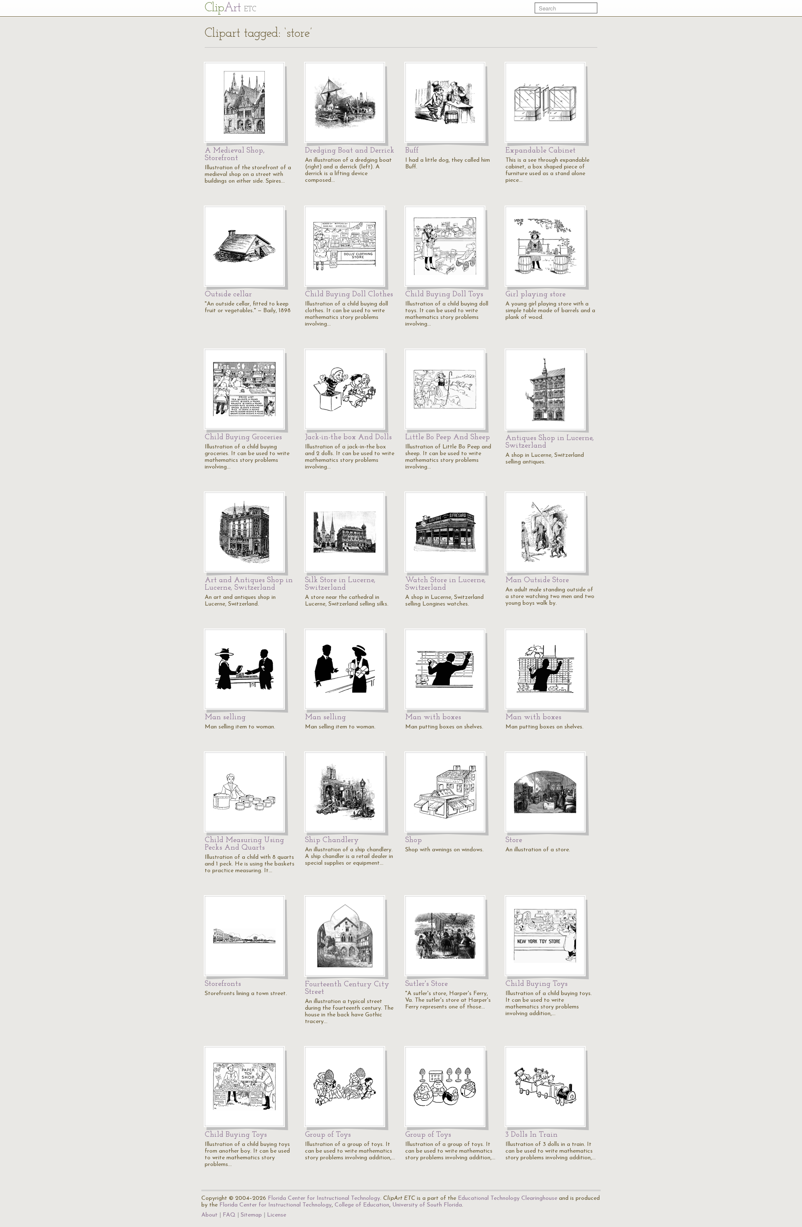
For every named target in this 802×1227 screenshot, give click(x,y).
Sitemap (251, 1215)
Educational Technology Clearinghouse (507, 1198)
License (276, 1215)
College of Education (362, 1205)
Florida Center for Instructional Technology (324, 1198)
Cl (230, 8)
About (209, 1215)
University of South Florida (427, 1205)
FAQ (229, 1215)
